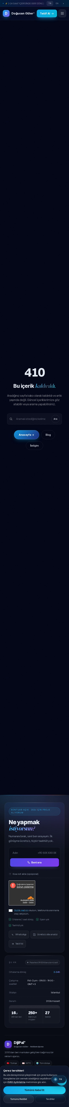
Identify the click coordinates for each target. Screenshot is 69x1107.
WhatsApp (20, 934)
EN (57, 3)
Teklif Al (47, 13)
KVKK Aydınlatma (16, 1082)
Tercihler (50, 1099)
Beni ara (36, 862)
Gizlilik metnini (21, 910)
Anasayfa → (26, 434)
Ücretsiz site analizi (47, 934)
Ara (55, 419)
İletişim (34, 445)
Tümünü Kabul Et (34, 1090)
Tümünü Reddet (18, 1099)
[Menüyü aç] (62, 13)
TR (49, 3)
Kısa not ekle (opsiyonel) (25, 873)
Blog (48, 434)
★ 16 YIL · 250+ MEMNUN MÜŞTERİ (22, 3)
